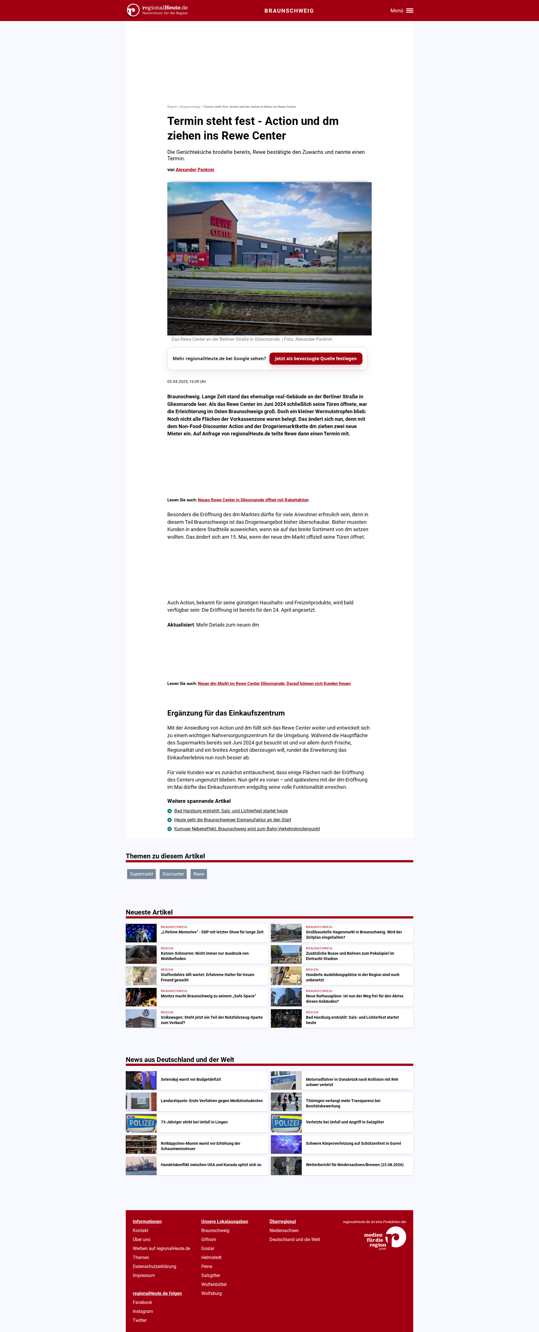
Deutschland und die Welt (295, 1239)
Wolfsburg (211, 1293)
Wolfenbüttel (214, 1284)
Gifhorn (208, 1239)
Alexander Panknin (195, 169)
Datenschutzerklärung (154, 1266)
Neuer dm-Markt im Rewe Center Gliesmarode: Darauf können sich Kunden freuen (274, 683)
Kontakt (140, 1230)
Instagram (143, 1311)
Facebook (142, 1302)
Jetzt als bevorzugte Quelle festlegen (316, 358)
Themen (141, 1257)
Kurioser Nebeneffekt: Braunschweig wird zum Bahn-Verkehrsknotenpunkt (247, 828)
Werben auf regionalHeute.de (161, 1248)
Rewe (198, 874)
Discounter (173, 874)
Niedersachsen (284, 1230)
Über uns (141, 1239)
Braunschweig (190, 107)
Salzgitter (210, 1275)
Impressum (144, 1275)
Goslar (207, 1248)
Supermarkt (141, 874)
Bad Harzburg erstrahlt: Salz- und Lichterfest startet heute (231, 811)
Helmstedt (211, 1257)
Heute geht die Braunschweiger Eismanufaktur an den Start (232, 819)
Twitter (140, 1320)
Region (172, 107)
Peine (206, 1266)
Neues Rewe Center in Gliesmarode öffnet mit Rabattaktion (253, 499)
